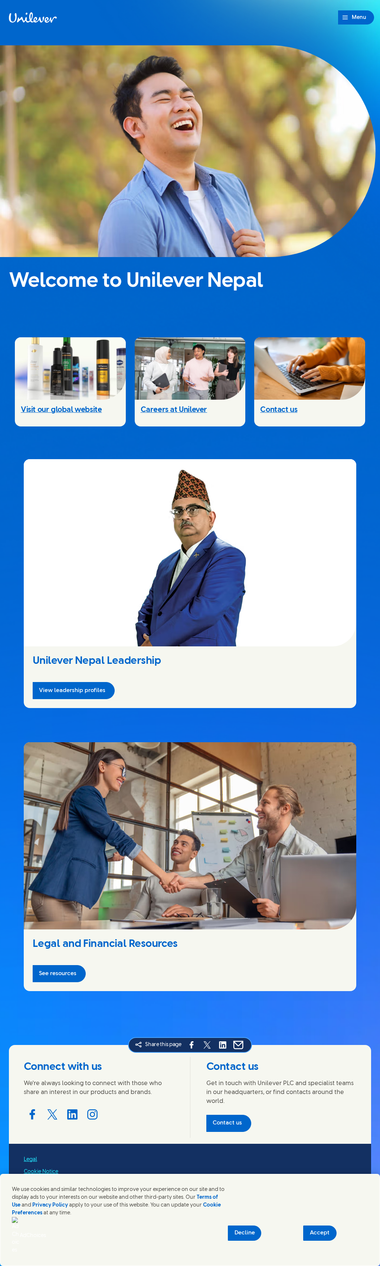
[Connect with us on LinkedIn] (72, 1114)
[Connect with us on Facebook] (32, 1114)
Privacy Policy (50, 1205)
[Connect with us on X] (52, 1114)
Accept (320, 1233)
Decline (245, 1233)
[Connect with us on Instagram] (92, 1114)
